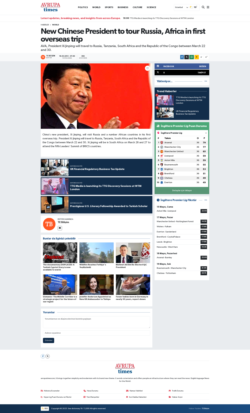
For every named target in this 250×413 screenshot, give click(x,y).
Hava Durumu (92, 391)
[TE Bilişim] (49, 224)
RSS (46, 408)
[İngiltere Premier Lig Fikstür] (206, 200)
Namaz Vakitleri (136, 391)
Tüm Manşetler (92, 397)
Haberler (45, 25)
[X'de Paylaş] (186, 57)
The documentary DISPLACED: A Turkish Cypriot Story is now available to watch (58, 267)
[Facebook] (43, 356)
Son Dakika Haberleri (137, 397)
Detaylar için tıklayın (182, 190)
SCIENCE (151, 7)
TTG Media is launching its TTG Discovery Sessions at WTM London (158, 18)
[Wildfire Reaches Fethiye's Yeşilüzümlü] (96, 253)
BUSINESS (123, 7)
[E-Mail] (60, 228)
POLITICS (83, 7)
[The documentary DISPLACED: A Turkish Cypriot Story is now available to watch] (60, 253)
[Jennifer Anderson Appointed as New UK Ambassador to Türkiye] (96, 285)
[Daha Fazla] (197, 57)
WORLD (96, 7)
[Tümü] (206, 81)
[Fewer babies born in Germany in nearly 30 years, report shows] (133, 285)
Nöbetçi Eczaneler (52, 391)
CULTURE (137, 7)
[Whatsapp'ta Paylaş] (191, 57)
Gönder (48, 340)
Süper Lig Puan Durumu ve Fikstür (57, 397)
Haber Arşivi (177, 397)
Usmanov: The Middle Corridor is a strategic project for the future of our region (60, 299)
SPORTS (109, 7)
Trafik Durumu (177, 391)
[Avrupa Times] (50, 7)
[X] (47, 356)
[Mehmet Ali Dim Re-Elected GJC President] (133, 253)
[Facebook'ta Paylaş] (182, 57)
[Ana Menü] (207, 7)
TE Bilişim (63, 222)
